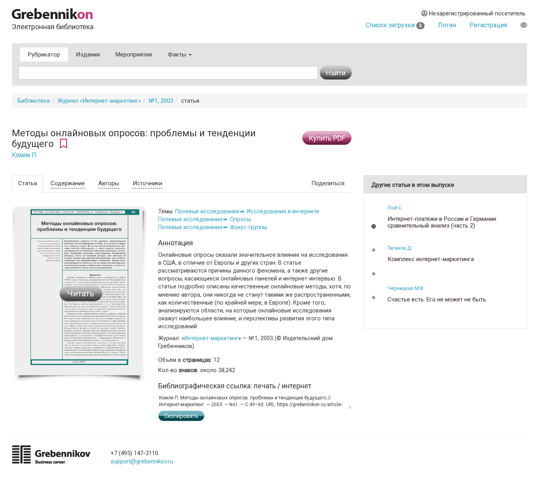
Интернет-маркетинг (211, 338)
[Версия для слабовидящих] (523, 25)
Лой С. (394, 208)
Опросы (240, 219)
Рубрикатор (44, 54)
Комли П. (24, 155)
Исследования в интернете (283, 211)
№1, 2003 (161, 100)
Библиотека (34, 100)
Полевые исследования (207, 211)
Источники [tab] (147, 183)
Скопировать (181, 416)
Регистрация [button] (488, 25)
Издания (88, 54)
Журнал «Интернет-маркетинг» (99, 100)
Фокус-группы (248, 227)
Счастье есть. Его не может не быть (436, 299)
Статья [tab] (27, 183)
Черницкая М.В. (406, 288)
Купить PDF (327, 138)
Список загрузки (394, 25)
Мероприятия (134, 54)
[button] (374, 226)
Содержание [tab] (68, 183)
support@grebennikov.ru (141, 461)
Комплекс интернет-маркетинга (430, 259)
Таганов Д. (399, 248)
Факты (178, 54)
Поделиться (327, 183)
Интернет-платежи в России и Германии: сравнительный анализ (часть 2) (442, 222)
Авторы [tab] (108, 183)
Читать (80, 293)
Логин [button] (447, 25)
